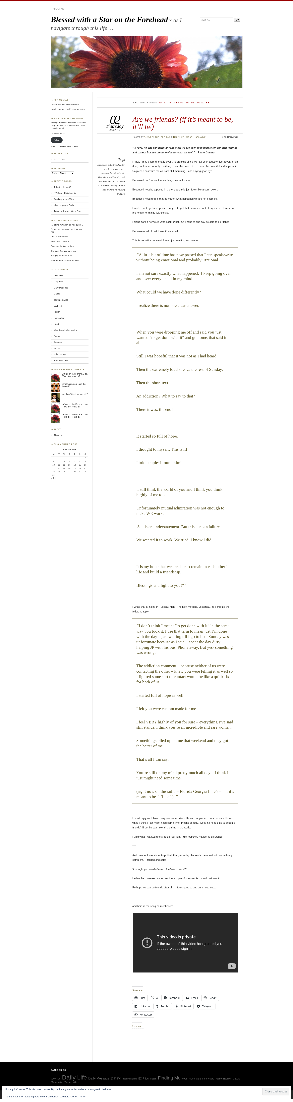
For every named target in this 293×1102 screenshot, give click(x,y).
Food (56, 324)
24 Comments (231, 137)
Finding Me (199, 137)
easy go (105, 173)
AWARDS (58, 275)
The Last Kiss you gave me (63, 251)
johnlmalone (68, 384)
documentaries (61, 300)
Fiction (57, 312)
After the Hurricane (59, 237)
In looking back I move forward (65, 260)
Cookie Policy (78, 1096)
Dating (188, 137)
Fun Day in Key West (64, 199)
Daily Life (178, 137)
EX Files (58, 306)
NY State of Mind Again (65, 193)
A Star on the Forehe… (73, 374)
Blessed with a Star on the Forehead (109, 19)
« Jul (53, 478)
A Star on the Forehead (157, 137)
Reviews (58, 342)
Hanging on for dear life (62, 255)
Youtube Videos (61, 360)
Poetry (57, 336)
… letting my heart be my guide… (67, 225)
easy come (118, 169)
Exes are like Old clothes (62, 246)
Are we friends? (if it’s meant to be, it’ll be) (183, 123)
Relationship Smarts (60, 241)
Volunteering (60, 354)
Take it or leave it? (62, 187)
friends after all (117, 173)
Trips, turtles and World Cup (67, 211)
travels (57, 348)
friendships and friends (109, 177)
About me (58, 9)
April (64, 394)
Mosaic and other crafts (65, 330)
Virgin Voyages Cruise (64, 205)
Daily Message (61, 288)
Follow (57, 140)
